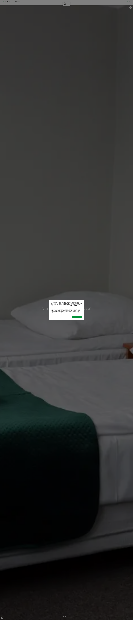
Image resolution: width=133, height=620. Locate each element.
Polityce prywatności (63, 305)
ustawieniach (56, 313)
